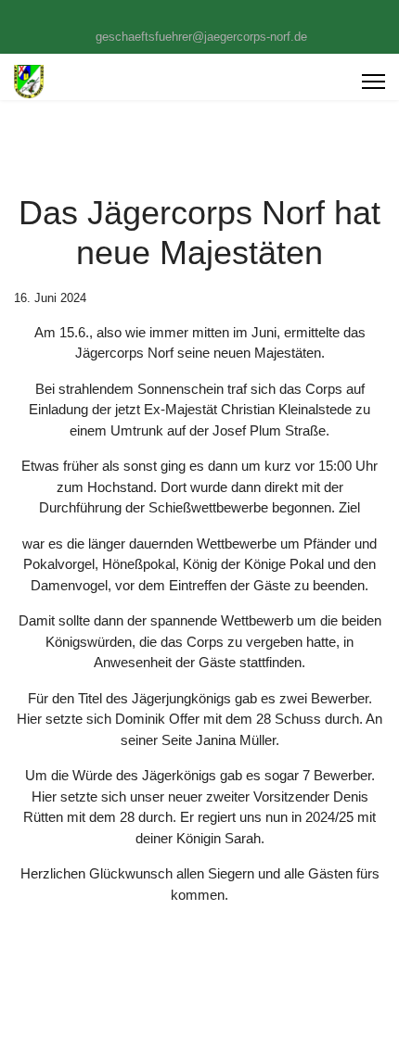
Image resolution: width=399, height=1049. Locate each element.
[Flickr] (229, 16)
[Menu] (373, 81)
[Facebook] (171, 16)
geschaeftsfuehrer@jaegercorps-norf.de (201, 37)
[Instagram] (200, 16)
